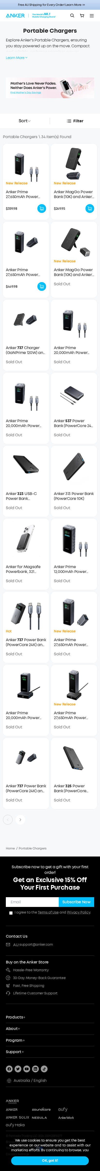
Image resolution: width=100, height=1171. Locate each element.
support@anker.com (36, 944)
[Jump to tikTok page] (44, 1069)
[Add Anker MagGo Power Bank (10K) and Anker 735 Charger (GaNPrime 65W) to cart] (89, 208)
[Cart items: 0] (82, 15)
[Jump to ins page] (35, 1069)
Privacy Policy (78, 912)
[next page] (20, 820)
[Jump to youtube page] (26, 1069)
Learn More (15, 58)
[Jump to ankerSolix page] (17, 1117)
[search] (72, 15)
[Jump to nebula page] (43, 1117)
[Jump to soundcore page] (43, 1109)
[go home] (31, 15)
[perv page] (8, 820)
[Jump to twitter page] (18, 1069)
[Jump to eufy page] (70, 1109)
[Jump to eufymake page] (17, 1125)
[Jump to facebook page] (9, 1069)
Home (10, 848)
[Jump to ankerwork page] (70, 1117)
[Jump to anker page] (21, 1101)
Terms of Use (48, 912)
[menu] (91, 15)
